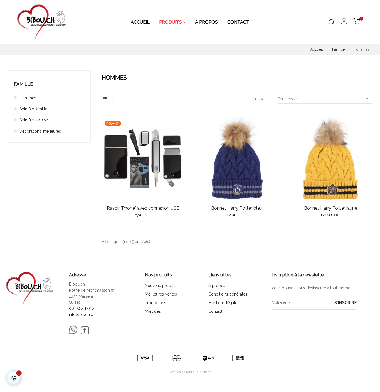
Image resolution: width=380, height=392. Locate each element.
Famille (23, 84)
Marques (153, 311)
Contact (215, 311)
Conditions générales (228, 294)
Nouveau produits (161, 285)
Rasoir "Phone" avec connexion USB (143, 208)
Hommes (27, 98)
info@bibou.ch (82, 314)
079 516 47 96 (81, 308)
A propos (217, 285)
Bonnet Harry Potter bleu (236, 208)
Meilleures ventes (161, 294)
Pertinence (323, 98)
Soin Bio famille (33, 109)
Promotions (155, 303)
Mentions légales (224, 303)
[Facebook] (84, 330)
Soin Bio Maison (33, 120)
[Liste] (113, 99)
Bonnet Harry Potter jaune (330, 208)
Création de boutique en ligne (190, 371)
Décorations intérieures (40, 131)
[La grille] (105, 99)
